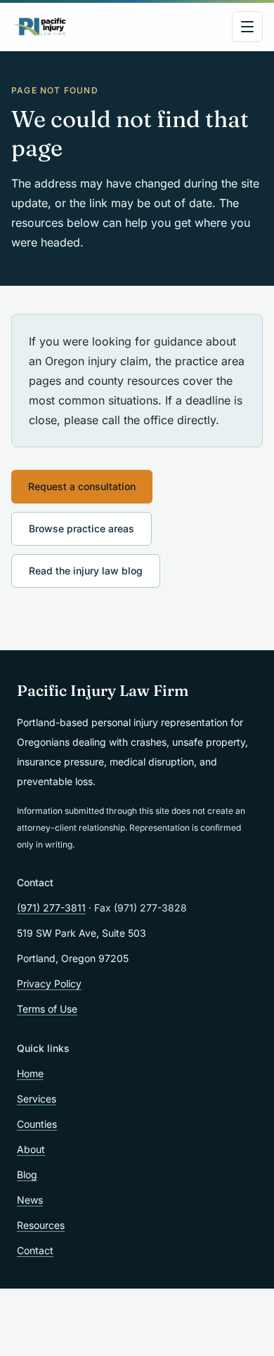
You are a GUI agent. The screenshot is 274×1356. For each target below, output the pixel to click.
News (30, 1200)
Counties (37, 1124)
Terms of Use (47, 1009)
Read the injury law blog (86, 571)
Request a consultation (82, 486)
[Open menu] (247, 26)
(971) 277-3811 (51, 908)
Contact (35, 1250)
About (31, 1149)
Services (36, 1099)
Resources (41, 1225)
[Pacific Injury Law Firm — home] (39, 26)
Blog (27, 1174)
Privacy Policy (49, 983)
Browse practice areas (81, 528)
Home (30, 1073)
